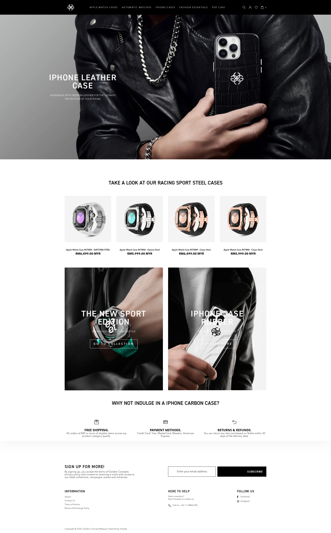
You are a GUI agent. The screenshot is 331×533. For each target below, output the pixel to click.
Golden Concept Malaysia (70, 7)
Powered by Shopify (117, 529)
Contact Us (70, 500)
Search (68, 497)
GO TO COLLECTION (114, 343)
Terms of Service (72, 504)
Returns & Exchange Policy (77, 508)
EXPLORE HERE (217, 343)
